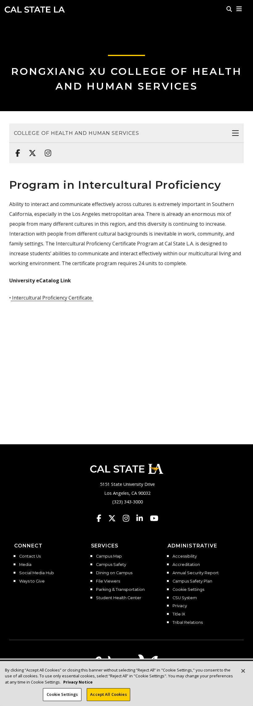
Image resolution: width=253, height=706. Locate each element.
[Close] (243, 671)
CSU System (184, 598)
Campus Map (109, 556)
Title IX (178, 614)
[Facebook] (16, 150)
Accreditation (186, 565)
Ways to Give (32, 581)
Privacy (179, 606)
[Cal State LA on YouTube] (154, 518)
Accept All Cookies (108, 694)
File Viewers (108, 581)
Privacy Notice (78, 682)
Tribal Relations (187, 622)
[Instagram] (46, 150)
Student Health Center (118, 598)
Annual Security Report (195, 573)
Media (25, 565)
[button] (239, 9)
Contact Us (30, 556)
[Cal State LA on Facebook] (102, 518)
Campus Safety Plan (192, 581)
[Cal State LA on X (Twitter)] (115, 518)
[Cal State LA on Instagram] (129, 518)
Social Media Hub (36, 573)
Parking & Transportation (120, 589)
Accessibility (184, 556)
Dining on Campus (114, 573)
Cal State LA (35, 9)
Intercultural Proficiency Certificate (52, 297)
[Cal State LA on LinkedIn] (142, 518)
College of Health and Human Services (76, 133)
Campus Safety (111, 565)
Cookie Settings (188, 589)
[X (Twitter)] (30, 150)
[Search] (229, 9)
